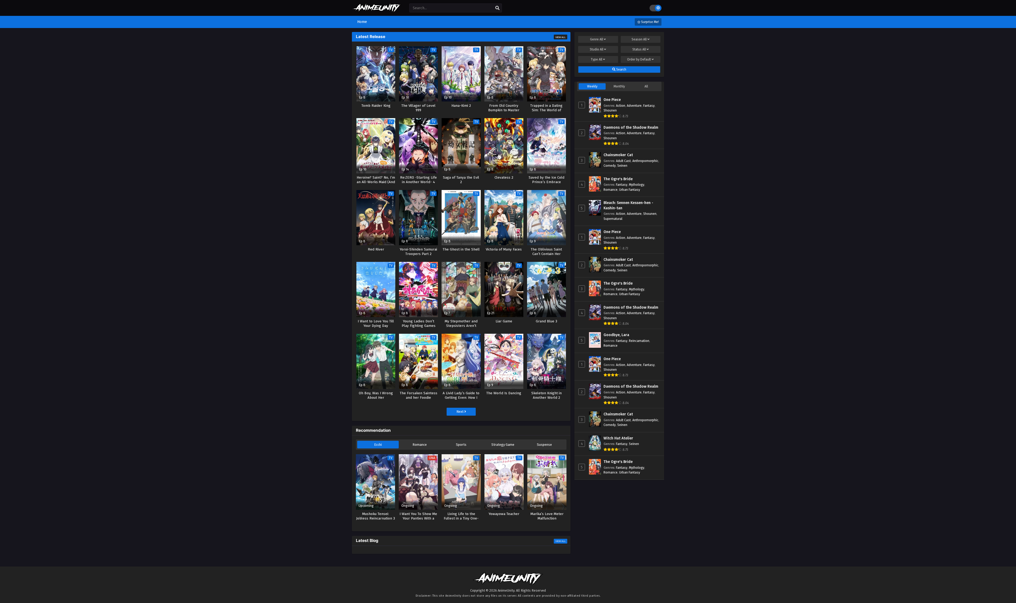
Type (596, 59)
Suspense (544, 445)
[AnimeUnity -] (376, 10)
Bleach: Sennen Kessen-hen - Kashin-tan (628, 205)
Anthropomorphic (645, 161)
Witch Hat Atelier (618, 438)
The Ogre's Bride (618, 179)
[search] (497, 8)
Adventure (634, 106)
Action (620, 106)
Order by (639, 59)
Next (460, 412)
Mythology (636, 185)
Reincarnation (639, 341)
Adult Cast (623, 161)
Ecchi (378, 445)
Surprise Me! (649, 22)
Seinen (622, 166)
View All (560, 37)
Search (620, 69)
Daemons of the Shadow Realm (631, 127)
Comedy (610, 166)
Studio (596, 49)
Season (639, 39)
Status (639, 49)
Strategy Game (502, 445)
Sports (461, 445)
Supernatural (613, 219)
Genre (596, 39)
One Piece (612, 100)
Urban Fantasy (629, 190)
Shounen (610, 110)
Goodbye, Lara (616, 335)
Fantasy (649, 106)
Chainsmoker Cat (618, 155)
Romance (419, 445)
